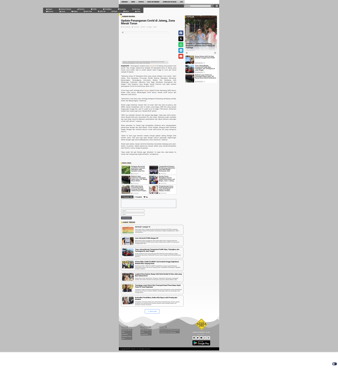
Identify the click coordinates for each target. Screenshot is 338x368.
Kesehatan (122, 9)
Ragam (50, 9)
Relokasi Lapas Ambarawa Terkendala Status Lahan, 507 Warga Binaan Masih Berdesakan (139, 179)
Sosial (63, 11)
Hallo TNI (102, 11)
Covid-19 (153, 66)
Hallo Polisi (88, 11)
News (133, 2)
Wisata (115, 11)
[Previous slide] (187, 53)
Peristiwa (81, 9)
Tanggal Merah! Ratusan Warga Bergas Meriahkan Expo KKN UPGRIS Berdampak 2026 (167, 169)
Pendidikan (108, 9)
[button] (180, 33)
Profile (141, 2)
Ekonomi (50, 11)
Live (181, 2)
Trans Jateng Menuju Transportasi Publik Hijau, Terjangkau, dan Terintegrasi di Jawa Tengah (205, 68)
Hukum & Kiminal (65, 9)
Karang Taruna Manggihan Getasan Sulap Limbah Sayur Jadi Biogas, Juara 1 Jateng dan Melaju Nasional (167, 179)
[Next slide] (215, 53)
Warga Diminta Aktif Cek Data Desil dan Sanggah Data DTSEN (205, 57)
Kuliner (126, 11)
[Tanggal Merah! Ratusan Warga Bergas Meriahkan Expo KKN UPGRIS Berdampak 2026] (153, 170)
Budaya (75, 11)
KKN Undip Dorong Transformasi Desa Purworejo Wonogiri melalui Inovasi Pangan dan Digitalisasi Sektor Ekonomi (138, 188)
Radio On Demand (153, 2)
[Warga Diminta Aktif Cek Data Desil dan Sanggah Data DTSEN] (189, 60)
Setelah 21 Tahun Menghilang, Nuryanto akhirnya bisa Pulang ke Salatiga (200, 45)
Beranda (125, 2)
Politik (94, 9)
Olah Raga (137, 9)
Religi (138, 11)
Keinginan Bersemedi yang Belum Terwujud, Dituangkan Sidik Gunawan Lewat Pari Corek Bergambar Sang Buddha (138, 169)
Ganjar (146, 90)
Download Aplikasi (169, 2)
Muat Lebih (153, 311)
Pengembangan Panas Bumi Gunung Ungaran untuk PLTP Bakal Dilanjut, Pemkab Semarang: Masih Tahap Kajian (167, 188)
